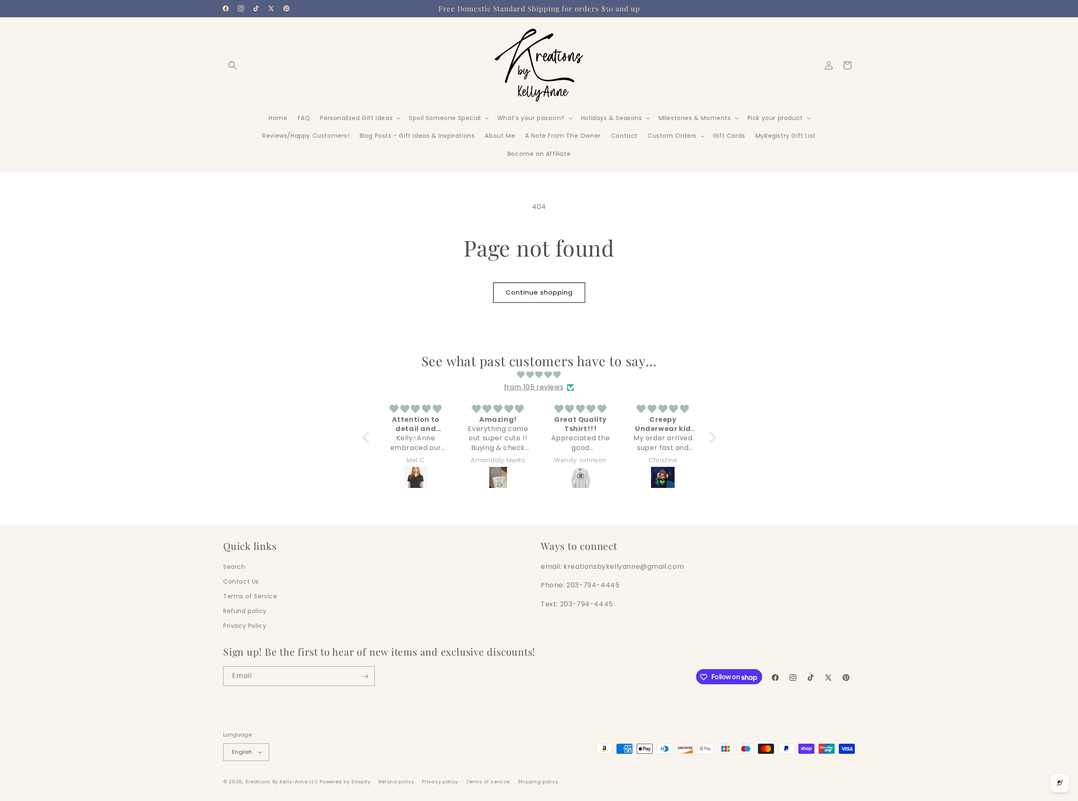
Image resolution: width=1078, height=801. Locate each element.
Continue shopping (539, 292)
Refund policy (245, 611)
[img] (539, 375)
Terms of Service (250, 596)
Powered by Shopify (345, 781)
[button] (232, 65)
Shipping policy (538, 781)
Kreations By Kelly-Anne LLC (281, 781)
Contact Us (241, 581)
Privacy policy (440, 781)
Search (234, 566)
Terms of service (488, 781)
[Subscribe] (365, 676)
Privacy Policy (244, 626)
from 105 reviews (534, 387)
